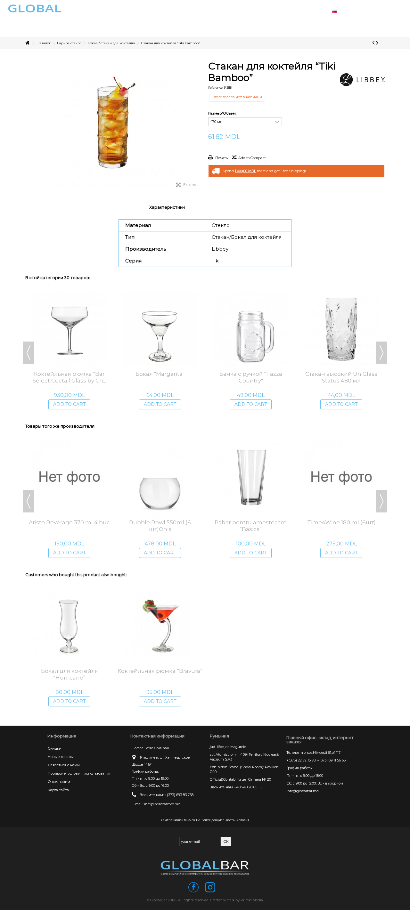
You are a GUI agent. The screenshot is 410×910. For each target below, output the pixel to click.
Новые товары (61, 756)
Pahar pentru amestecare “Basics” (251, 525)
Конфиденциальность (217, 820)
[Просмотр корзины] (384, 11)
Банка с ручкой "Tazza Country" (250, 377)
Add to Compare (252, 158)
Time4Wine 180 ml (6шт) (341, 522)
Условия (243, 820)
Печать (221, 158)
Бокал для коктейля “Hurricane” (69, 674)
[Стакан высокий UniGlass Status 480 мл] (341, 329)
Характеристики (167, 207)
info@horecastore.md (162, 804)
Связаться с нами (64, 765)
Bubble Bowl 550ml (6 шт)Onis (160, 525)
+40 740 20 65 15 (247, 787)
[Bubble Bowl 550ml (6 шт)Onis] (160, 478)
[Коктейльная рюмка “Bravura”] (160, 626)
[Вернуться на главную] (27, 43)
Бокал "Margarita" (159, 374)
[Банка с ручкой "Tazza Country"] (250, 329)
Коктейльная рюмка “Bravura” (160, 671)
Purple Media (252, 900)
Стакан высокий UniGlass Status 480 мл (341, 377)
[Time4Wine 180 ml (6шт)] (341, 478)
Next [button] (381, 353)
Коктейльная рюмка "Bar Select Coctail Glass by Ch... (69, 377)
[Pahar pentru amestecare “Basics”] (250, 478)
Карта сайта (58, 790)
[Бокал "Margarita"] (160, 329)
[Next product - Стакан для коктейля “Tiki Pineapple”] (377, 42)
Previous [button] (28, 353)
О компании (59, 781)
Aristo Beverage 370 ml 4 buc (69, 522)
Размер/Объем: (222, 113)
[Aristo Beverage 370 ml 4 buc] (69, 478)
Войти (368, 10)
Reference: (215, 87)
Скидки (55, 748)
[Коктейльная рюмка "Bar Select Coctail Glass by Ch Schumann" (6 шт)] (69, 329)
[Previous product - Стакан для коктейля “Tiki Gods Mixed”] (373, 42)
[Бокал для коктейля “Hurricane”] (69, 626)
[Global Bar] (205, 868)
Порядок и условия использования (79, 773)
